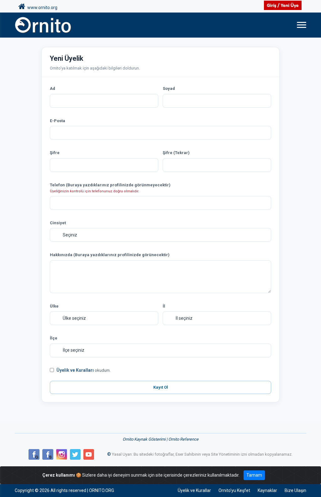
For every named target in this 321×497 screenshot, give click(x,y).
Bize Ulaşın (295, 490)
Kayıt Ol (160, 387)
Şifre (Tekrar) (176, 152)
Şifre (55, 152)
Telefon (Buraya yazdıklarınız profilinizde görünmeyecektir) (110, 185)
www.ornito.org (41, 7)
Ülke (54, 306)
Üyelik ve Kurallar (194, 490)
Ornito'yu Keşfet (234, 490)
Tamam (254, 475)
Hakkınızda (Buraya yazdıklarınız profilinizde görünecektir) (110, 254)
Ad (52, 88)
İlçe (53, 338)
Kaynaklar (267, 490)
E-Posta (57, 120)
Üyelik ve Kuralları (75, 370)
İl (164, 306)
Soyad (169, 88)
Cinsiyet (58, 222)
